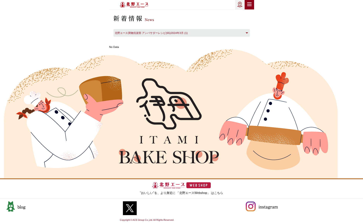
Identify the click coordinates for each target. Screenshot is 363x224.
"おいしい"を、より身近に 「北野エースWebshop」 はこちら (181, 192)
